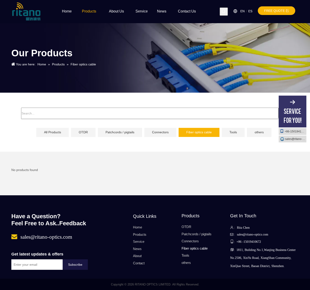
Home (137, 227)
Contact (139, 263)
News (137, 249)
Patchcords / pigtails (120, 132)
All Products (52, 132)
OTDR (83, 132)
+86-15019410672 (295, 131)
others (259, 132)
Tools (233, 132)
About (137, 256)
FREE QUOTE (275, 10)
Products (139, 234)
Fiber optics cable (199, 132)
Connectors (160, 132)
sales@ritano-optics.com (295, 139)
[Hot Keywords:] (224, 11)
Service (138, 241)
